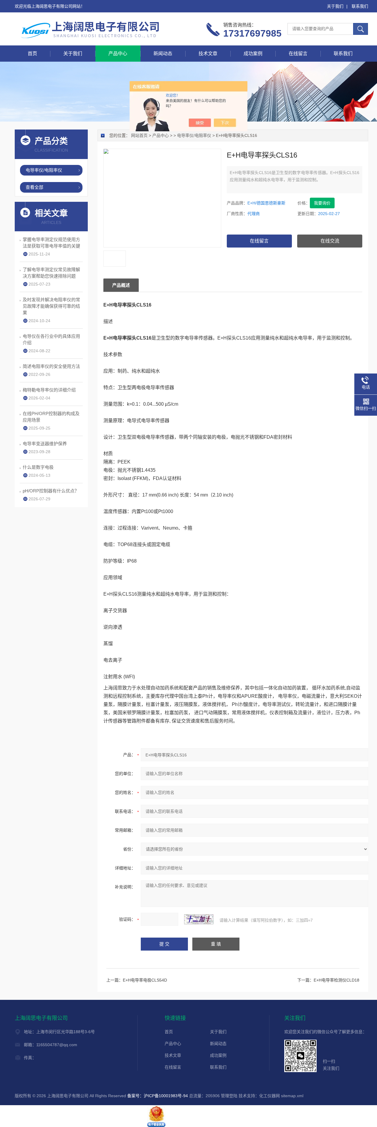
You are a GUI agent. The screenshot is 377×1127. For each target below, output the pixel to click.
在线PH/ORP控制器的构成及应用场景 (51, 416)
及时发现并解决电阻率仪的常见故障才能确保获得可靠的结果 (51, 306)
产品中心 (117, 53)
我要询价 (322, 203)
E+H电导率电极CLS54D (145, 980)
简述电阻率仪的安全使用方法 (51, 366)
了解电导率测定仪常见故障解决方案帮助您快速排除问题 (51, 273)
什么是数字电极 (38, 467)
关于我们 (335, 6)
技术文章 (208, 53)
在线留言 (298, 53)
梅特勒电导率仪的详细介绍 (49, 389)
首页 (32, 53)
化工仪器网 (269, 1095)
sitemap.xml (292, 1095)
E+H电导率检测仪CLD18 (336, 980)
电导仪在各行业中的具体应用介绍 (51, 339)
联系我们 (360, 6)
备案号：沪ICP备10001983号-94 (157, 1095)
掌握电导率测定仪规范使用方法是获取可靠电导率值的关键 (51, 242)
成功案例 (253, 53)
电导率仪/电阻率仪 (194, 135)
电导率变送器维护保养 (45, 443)
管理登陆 (229, 1095)
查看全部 (34, 187)
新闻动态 (162, 53)
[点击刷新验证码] (199, 919)
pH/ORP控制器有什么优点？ (51, 490)
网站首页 (139, 135)
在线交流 (329, 240)
